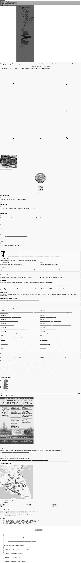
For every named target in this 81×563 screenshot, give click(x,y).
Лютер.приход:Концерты (13, 369)
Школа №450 (25, 32)
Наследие (2, 348)
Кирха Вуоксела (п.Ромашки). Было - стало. (13, 245)
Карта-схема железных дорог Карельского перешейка (50, 350)
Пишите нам (2, 171)
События (22, 27)
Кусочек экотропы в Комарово (10, 515)
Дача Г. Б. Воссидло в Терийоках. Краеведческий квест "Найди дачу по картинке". (20, 208)
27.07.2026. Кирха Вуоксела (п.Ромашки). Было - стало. (10, 317)
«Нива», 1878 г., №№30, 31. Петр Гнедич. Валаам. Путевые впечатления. (19, 522)
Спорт (22, 39)
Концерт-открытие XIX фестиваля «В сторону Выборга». (16, 226)
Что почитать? (25, 16)
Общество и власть (24, 43)
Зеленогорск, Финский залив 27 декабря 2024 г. (13, 513)
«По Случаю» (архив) (29, 20)
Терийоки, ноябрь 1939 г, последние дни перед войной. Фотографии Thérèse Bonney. (21, 521)
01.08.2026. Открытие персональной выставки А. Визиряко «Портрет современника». (56, 312)
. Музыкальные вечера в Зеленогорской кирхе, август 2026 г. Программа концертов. (57, 357)
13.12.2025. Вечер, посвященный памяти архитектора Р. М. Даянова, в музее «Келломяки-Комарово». (19, 333)
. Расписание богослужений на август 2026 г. (10, 357)
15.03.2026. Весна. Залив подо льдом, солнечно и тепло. (50, 321)
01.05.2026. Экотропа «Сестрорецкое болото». (9, 321)
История (22, 49)
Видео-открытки (4, 344)
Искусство (23, 40)
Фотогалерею (9, 68)
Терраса (24, 25)
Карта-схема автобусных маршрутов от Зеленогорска (50, 349)
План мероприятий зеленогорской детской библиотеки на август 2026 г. (15, 452)
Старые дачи (23, 51)
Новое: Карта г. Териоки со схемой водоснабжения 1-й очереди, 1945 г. (53, 265)
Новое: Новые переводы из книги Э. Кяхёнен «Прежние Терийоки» (12, 265)
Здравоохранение (24, 38)
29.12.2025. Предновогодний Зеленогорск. (48, 329)
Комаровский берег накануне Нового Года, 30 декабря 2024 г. (16, 512)
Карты (41, 262)
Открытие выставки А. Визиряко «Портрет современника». (16, 236)
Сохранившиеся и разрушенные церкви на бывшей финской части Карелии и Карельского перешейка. (19, 300)
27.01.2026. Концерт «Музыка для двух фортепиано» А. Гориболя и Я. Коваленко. (55, 325)
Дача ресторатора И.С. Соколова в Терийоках (17, 561)
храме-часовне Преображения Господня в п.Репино (52, 450)
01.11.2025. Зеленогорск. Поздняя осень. (47, 333)
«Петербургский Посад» (29, 17)
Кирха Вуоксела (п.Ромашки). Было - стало (16, 545)
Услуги (24, 26)
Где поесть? (25, 15)
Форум (20, 46)
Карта (22, 8)
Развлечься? (25, 24)
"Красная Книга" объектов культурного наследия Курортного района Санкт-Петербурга (17, 349)
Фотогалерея (21, 47)
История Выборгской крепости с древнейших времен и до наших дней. (13, 304)
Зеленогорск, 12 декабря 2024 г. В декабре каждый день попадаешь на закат (18, 514)
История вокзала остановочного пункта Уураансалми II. (15, 199)
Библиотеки (23, 35)
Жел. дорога (23, 53)
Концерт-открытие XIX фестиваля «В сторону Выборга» (18, 537)
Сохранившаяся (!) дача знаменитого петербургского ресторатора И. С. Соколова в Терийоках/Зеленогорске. (25, 217)
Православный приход (25, 41)
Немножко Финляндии (5, 258)
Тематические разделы (23, 48)
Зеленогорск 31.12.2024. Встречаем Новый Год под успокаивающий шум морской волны (21, 511)
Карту (35, 68)
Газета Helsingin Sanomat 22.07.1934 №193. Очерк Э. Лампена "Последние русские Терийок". (22, 520)
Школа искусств (26, 34)
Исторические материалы (6, 262)
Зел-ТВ (22, 45)
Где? (22, 13)
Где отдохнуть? (26, 23)
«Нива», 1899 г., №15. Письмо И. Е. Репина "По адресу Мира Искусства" (19, 523)
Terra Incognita (23, 50)
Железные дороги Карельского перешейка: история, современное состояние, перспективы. (17, 274)
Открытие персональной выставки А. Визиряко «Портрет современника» (22, 541)
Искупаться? (25, 21)
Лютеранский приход (25, 42)
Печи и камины (24, 52)
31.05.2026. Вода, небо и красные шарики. (48, 317)
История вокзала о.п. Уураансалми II (16, 553)
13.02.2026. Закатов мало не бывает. (7, 325)
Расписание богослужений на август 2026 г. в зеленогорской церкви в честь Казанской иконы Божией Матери (21, 450)
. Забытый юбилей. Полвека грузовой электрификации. (53, 277)
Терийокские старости (29, 18)
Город (20, 6)
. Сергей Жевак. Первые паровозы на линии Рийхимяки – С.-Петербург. (17, 277)
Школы (22, 30)
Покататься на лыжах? (27, 22)
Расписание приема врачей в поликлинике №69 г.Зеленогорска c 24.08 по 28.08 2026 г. (16, 458)
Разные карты (25, 12)
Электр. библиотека (29, 19)
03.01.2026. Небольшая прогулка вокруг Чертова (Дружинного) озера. (13, 329)
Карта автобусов (26, 11)
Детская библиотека (27, 37)
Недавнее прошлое (43, 340)
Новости (22, 29)
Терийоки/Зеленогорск (44, 344)
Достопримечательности (25, 7)
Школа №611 (25, 33)
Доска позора (25, 44)
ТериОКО (23, 28)
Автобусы (25, 10)
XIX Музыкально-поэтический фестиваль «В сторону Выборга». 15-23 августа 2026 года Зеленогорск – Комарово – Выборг (25, 445)
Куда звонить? (25, 14)
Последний (12, 500)
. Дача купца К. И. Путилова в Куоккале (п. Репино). (52, 288)
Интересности (8, 254)
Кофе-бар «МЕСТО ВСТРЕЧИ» (6, 169)
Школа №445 (25, 31)
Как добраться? (24, 9)
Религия (5, 382)
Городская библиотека (27, 36)
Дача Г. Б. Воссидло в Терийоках (15, 557)
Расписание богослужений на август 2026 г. (21, 549)
